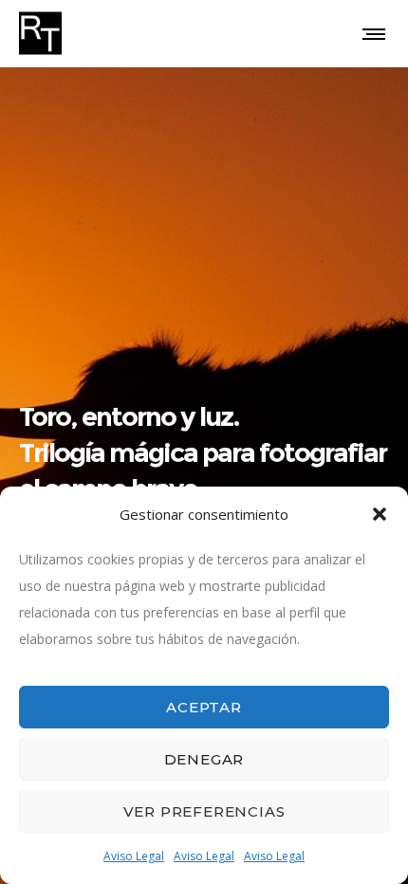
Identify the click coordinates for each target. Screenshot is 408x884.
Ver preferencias (204, 811)
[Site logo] (40, 33)
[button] (379, 514)
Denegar (204, 759)
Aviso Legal (133, 856)
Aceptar (204, 707)
